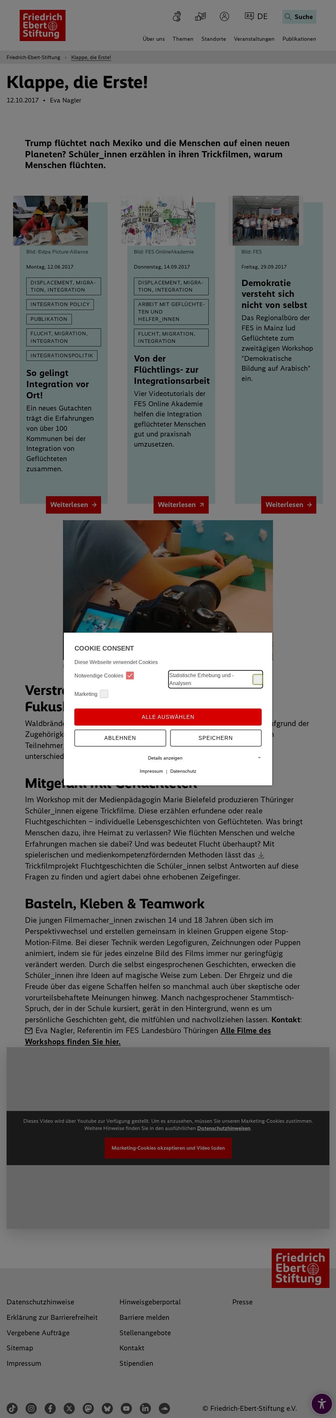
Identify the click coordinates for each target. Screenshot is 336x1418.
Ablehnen (120, 738)
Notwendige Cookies (98, 675)
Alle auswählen (168, 717)
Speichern (216, 738)
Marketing (85, 694)
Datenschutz (183, 771)
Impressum (151, 771)
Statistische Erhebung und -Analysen (201, 679)
